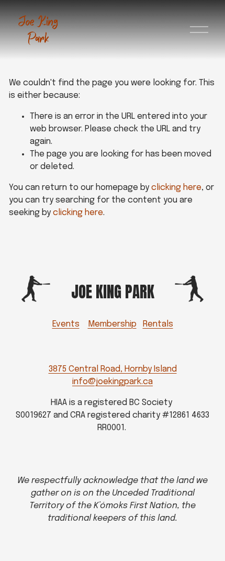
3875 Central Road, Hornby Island (113, 369)
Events (66, 324)
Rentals (158, 324)
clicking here (176, 187)
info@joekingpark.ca (112, 381)
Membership (112, 324)
